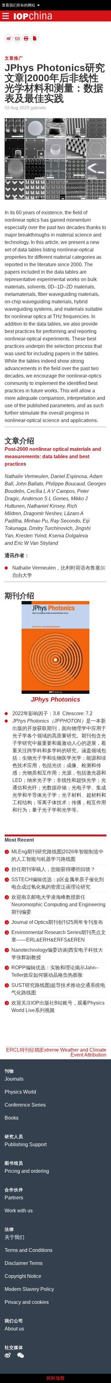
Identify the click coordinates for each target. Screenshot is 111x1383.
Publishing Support (26, 1144)
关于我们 (14, 1237)
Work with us (19, 1210)
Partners (14, 1197)
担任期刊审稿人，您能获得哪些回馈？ (53, 869)
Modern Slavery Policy (29, 1289)
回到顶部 (55, 1378)
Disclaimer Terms (24, 1263)
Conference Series (25, 1105)
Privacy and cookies (27, 1302)
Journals (14, 1079)
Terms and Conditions (28, 1250)
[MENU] (5, 16)
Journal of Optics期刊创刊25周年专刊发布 (57, 922)
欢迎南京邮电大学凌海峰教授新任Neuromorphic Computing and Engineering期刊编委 (58, 904)
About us (14, 1328)
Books (11, 1117)
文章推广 (14, 58)
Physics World (20, 1092)
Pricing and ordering (27, 1171)
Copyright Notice (23, 1276)
